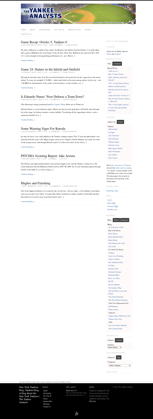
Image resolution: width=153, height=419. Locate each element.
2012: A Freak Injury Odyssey (118, 83)
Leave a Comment (56, 45)
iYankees (111, 253)
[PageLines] (76, 415)
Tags (118, 357)
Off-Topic (46, 404)
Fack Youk (112, 246)
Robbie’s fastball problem (117, 86)
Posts (109, 63)
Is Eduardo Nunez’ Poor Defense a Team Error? (52, 96)
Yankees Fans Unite (115, 319)
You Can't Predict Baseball (117, 325)
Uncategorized (69, 131)
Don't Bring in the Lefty (116, 243)
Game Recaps (71, 45)
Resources (124, 220)
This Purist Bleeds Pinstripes (118, 300)
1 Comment (52, 158)
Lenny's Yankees (114, 259)
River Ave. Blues (114, 278)
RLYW (110, 281)
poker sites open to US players (120, 165)
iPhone (109, 54)
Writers (116, 220)
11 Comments (54, 131)
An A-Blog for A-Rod (115, 227)
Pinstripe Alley (113, 269)
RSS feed (92, 401)
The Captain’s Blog (58, 104)
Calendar (119, 340)
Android (117, 54)
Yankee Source (113, 309)
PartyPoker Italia (112, 191)
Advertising (44, 30)
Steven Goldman (114, 284)
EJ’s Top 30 (59, 30)
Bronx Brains (112, 240)
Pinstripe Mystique (114, 272)
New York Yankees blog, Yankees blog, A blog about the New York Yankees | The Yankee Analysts (29, 394)
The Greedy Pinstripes (115, 297)
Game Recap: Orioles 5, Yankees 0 (44, 42)
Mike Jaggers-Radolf (115, 148)
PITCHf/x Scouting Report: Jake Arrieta (48, 155)
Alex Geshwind (29, 45)
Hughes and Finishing (35, 183)
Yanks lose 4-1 (113, 71)
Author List (111, 122)
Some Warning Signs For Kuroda (43, 128)
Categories (111, 357)
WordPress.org (112, 209)
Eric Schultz (112, 155)
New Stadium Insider (115, 262)
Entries (111, 203)
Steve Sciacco (113, 158)
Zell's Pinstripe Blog (115, 328)
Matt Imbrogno (29, 186)
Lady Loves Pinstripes (115, 256)
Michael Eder (29, 158)
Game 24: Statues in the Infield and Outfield (50, 69)
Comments (117, 63)
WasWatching (112, 306)
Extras (88, 30)
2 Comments (55, 99)
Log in (109, 200)
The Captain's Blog (114, 288)
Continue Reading (28, 60)
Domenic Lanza (29, 72)
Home (23, 30)
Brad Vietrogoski (114, 151)
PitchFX (63, 158)
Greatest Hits (74, 30)
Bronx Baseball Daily (115, 237)
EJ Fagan (111, 132)
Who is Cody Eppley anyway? (118, 104)
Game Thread (68, 72)
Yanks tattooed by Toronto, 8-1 (119, 95)
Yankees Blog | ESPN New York (119, 316)
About (32, 30)
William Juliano (30, 99)
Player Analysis (70, 99)
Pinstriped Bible (113, 275)
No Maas (111, 265)
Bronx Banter (112, 233)
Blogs (109, 220)
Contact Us (26, 34)
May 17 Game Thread (115, 74)
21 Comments (54, 72)
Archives (111, 340)
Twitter (120, 122)
